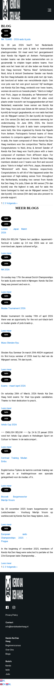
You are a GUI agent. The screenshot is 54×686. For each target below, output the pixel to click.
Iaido (8, 670)
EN (4, 684)
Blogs (8, 654)
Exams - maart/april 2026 (13, 386)
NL (3, 680)
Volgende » (12, 203)
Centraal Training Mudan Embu (14, 460)
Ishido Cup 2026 (9, 424)
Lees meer (6, 253)
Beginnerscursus (13, 645)
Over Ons (10, 650)
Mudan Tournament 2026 (13, 308)
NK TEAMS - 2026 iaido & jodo (16, 39)
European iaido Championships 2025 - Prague (14, 538)
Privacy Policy (12, 615)
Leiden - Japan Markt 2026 (14, 231)
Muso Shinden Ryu (10, 342)
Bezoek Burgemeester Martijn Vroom (14, 498)
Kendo (8, 666)
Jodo (8, 674)
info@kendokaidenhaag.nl (17, 627)
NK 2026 (5, 269)
